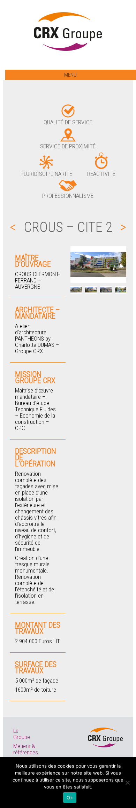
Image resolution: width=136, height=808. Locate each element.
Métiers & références (25, 749)
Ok (70, 797)
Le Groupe (21, 733)
